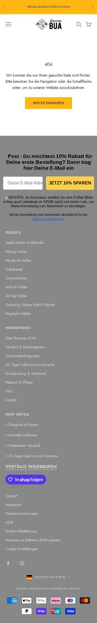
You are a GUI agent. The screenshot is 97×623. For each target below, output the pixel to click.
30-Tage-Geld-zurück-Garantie (29, 364)
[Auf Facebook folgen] (8, 563)
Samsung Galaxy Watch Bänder (30, 304)
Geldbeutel (14, 269)
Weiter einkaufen (48, 102)
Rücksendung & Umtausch (25, 373)
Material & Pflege (19, 382)
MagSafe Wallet (17, 313)
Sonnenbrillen (16, 278)
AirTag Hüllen (16, 296)
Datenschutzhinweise (48, 219)
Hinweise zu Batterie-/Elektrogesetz (32, 540)
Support (11, 496)
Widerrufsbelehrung (21, 531)
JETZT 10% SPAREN (70, 183)
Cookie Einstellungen (21, 549)
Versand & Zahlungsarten (25, 347)
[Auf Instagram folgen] (22, 563)
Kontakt (11, 400)
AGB (9, 522)
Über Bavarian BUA (20, 338)
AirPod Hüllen (16, 287)
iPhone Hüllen (16, 251)
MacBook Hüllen (18, 260)
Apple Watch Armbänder (24, 242)
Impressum (13, 504)
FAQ (9, 391)
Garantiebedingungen (22, 355)
